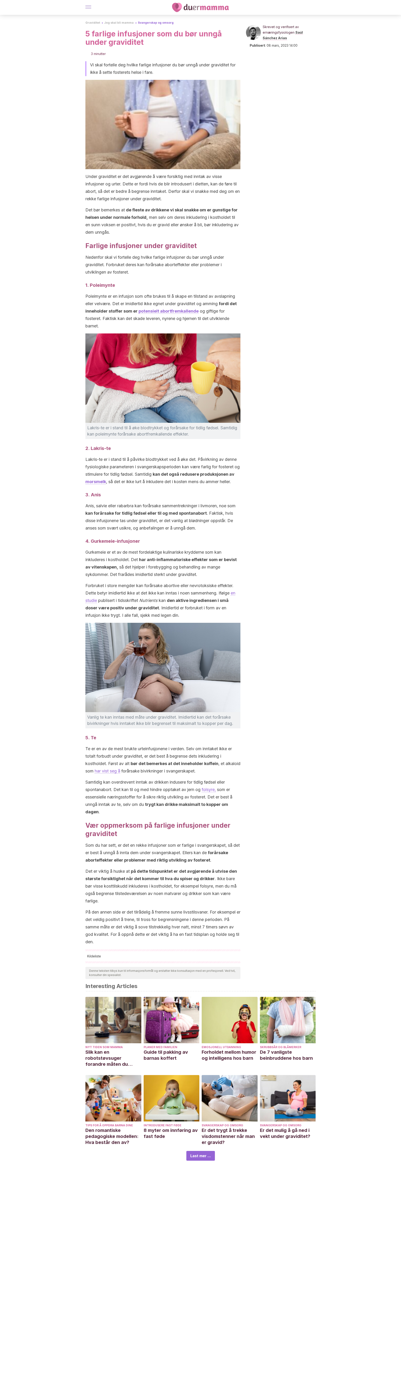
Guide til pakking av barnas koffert (166, 1055)
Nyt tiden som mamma (104, 1047)
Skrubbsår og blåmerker (280, 1047)
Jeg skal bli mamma (119, 22)
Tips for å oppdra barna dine (109, 1125)
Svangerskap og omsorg (156, 22)
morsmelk (95, 481)
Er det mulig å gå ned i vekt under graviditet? (285, 1133)
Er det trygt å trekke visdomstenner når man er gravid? (228, 1136)
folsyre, (209, 789)
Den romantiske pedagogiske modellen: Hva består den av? (112, 1136)
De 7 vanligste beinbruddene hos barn (286, 1055)
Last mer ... (200, 1155)
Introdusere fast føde (162, 1125)
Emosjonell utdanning (221, 1047)
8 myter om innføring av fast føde (171, 1133)
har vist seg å (107, 771)
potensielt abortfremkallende (169, 311)
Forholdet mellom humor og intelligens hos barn (229, 1055)
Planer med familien (160, 1047)
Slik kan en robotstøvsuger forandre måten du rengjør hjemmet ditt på (111, 1058)
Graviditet (92, 22)
